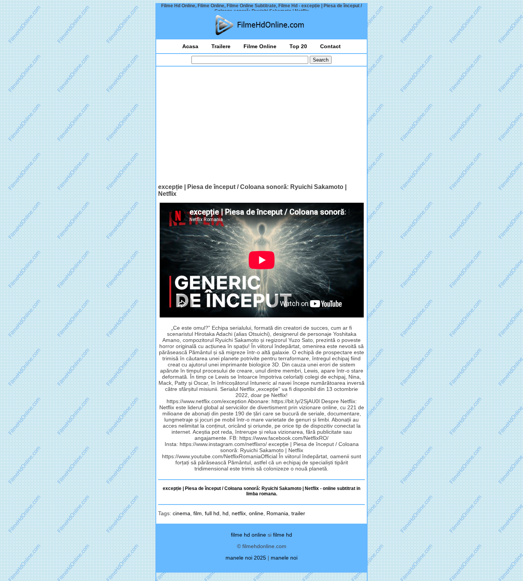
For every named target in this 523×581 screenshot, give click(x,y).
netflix (239, 513)
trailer (298, 513)
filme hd (282, 535)
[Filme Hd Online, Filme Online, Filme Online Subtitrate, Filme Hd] (261, 25)
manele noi (284, 558)
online (256, 513)
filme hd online (248, 535)
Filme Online (260, 46)
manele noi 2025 (246, 558)
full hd (212, 513)
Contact (330, 46)
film (197, 513)
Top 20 (298, 46)
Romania (277, 513)
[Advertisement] (261, 125)
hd (225, 513)
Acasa (190, 46)
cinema (181, 513)
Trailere (220, 46)
